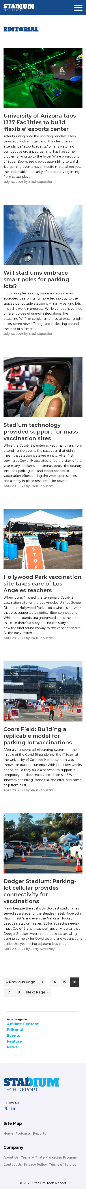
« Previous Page (20, 983)
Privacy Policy (35, 1165)
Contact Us (13, 1165)
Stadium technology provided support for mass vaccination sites (41, 432)
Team (25, 1157)
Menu (78, 6)
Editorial (15, 1030)
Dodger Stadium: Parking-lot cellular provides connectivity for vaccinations (40, 891)
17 (9, 992)
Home (8, 1133)
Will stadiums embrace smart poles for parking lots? (36, 279)
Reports (39, 1133)
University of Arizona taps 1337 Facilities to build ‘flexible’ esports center (40, 122)
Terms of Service (62, 1165)
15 (65, 982)
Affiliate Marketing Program (54, 1157)
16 (75, 982)
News (12, 1047)
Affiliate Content (23, 1024)
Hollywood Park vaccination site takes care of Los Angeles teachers (42, 584)
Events (13, 1035)
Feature (14, 1041)
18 (19, 992)
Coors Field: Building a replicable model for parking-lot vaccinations (38, 736)
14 (55, 982)
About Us (11, 1157)
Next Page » (37, 993)
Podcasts (23, 1133)
